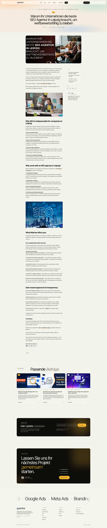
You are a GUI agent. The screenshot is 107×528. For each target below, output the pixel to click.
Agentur (54, 2)
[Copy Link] (36, 346)
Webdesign (44, 509)
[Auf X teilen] (70, 88)
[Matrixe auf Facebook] (87, 525)
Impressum (78, 509)
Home (41, 2)
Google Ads (44, 517)
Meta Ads (44, 519)
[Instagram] (34, 346)
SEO (45, 2)
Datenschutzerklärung (59, 429)
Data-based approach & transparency (73, 81)
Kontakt (60, 515)
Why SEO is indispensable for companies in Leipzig (74, 73)
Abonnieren (81, 425)
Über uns (60, 509)
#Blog (27, 352)
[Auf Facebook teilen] (68, 88)
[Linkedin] (31, 346)
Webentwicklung (45, 511)
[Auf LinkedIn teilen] (73, 88)
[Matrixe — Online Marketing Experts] (20, 2)
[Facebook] (27, 346)
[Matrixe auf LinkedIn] (89, 525)
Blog (66, 2)
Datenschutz (78, 511)
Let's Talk (87, 2)
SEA (49, 2)
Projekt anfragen (63, 477)
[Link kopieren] (76, 88)
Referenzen (61, 2)
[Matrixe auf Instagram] (85, 525)
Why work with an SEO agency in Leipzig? (74, 76)
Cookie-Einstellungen (80, 513)
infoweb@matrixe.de (64, 469)
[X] (29, 346)
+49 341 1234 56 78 (64, 471)
